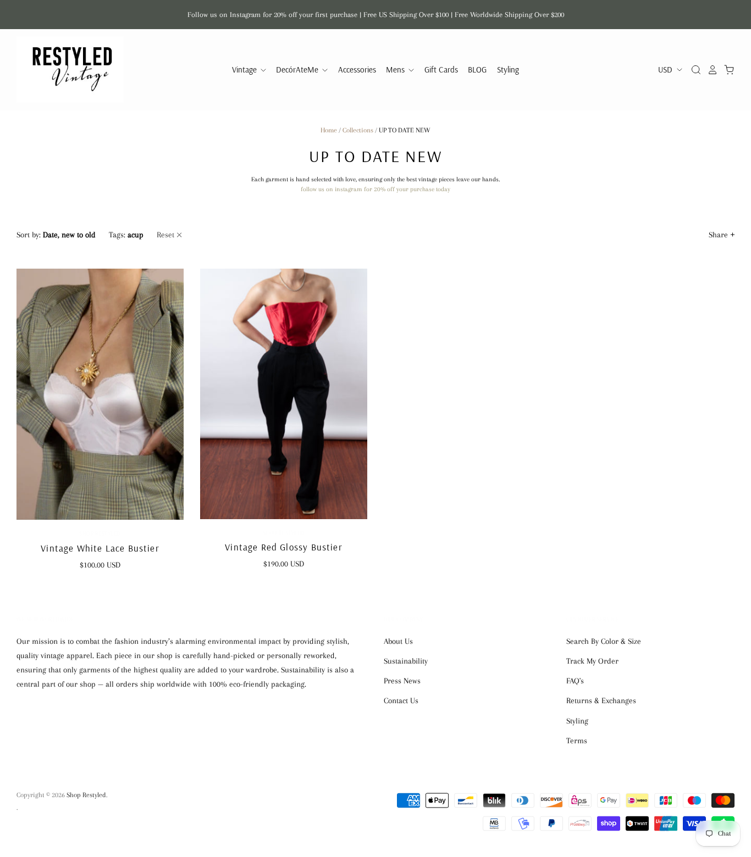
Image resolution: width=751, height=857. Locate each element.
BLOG (477, 69)
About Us (398, 641)
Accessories (357, 69)
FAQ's (575, 680)
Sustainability (406, 660)
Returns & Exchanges (601, 700)
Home (329, 130)
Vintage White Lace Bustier (100, 548)
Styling (508, 69)
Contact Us (401, 700)
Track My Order (592, 660)
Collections (358, 130)
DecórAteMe (298, 69)
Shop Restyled (100, 533)
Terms (576, 740)
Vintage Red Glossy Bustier (284, 547)
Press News (402, 680)
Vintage (245, 69)
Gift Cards (441, 69)
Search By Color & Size (603, 641)
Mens (396, 69)
